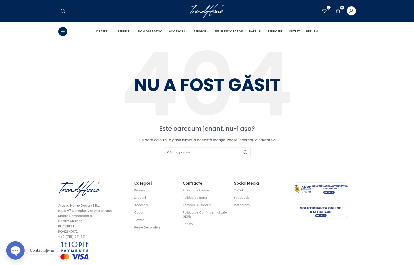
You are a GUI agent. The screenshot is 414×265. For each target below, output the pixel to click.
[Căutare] (63, 11)
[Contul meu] (351, 11)
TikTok (239, 190)
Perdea (139, 190)
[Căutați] (246, 152)
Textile (139, 220)
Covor (138, 212)
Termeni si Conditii (197, 205)
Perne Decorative (147, 227)
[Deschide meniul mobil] (63, 31)
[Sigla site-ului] (207, 10)
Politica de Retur (195, 197)
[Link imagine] (80, 189)
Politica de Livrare (196, 190)
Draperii (140, 197)
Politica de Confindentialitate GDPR (205, 214)
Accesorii (141, 205)
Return (188, 224)
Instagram (242, 205)
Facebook (241, 197)
